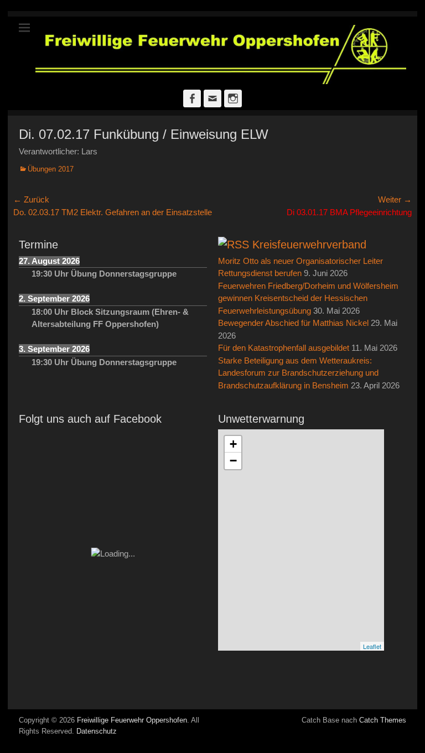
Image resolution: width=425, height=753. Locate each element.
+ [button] (233, 444)
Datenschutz (96, 731)
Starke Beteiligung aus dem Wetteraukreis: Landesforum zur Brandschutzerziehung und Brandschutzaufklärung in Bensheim (298, 373)
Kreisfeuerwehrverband (309, 244)
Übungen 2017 (51, 169)
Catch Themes (382, 720)
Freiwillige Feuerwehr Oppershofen (132, 720)
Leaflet (372, 646)
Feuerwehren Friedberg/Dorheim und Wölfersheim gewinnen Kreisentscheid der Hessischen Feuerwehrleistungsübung (308, 298)
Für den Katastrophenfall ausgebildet (283, 347)
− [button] (233, 461)
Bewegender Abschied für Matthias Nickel (293, 323)
